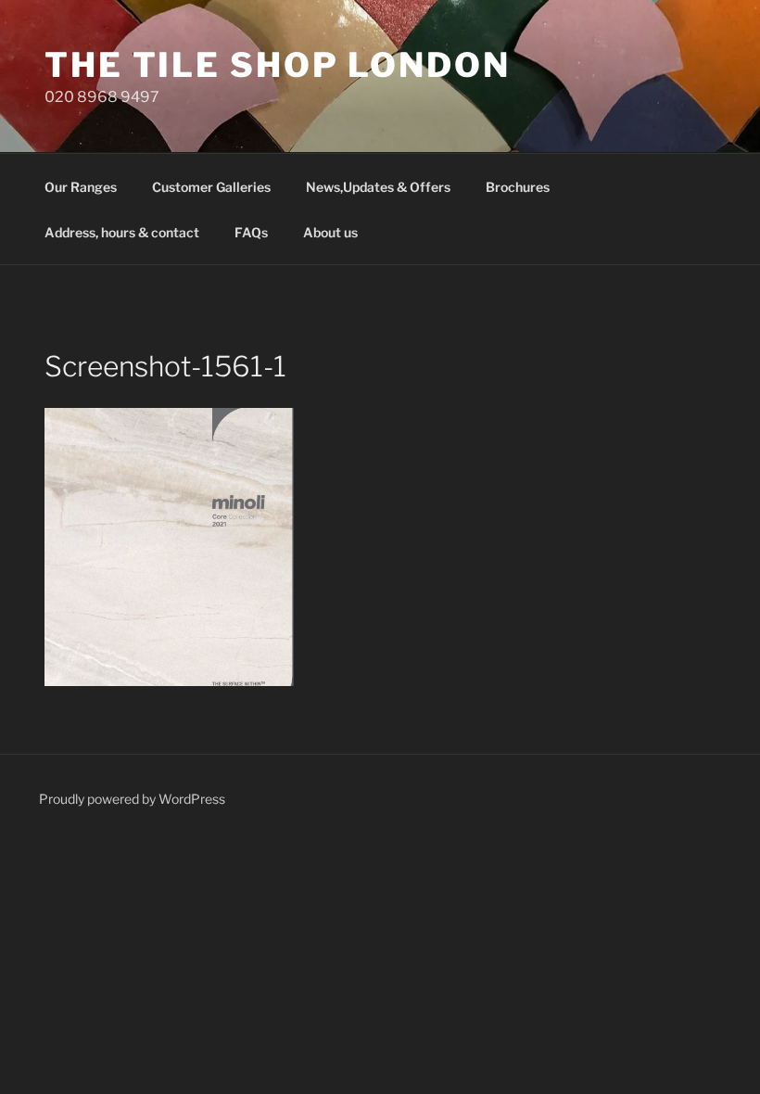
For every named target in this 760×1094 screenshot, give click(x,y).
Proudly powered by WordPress (132, 799)
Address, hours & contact (121, 232)
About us (330, 232)
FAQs (251, 232)
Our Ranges (80, 187)
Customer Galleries (211, 187)
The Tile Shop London (277, 65)
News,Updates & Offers (378, 187)
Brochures (518, 187)
